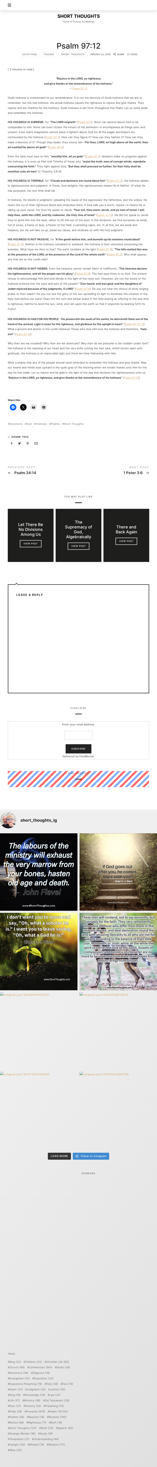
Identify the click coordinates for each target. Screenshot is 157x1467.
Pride (15, 1411)
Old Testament (57, 1400)
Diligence (41, 1373)
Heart (16, 1389)
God (29, 424)
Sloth (47, 1428)
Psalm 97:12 (79, 88)
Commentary (40, 1367)
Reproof (36, 1417)
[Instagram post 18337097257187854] (118, 872)
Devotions (29, 54)
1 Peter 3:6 (113, 471)
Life (14, 1400)
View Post (31, 543)
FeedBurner (87, 756)
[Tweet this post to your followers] (19, 443)
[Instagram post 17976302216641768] (118, 1110)
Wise (15, 1450)
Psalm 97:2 (114, 180)
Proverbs (35, 1411)
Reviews (57, 1417)
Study (46, 1433)
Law (55, 1395)
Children (33, 1362)
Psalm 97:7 (52, 137)
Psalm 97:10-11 (134, 324)
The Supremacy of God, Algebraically (78, 529)
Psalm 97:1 (84, 122)
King (15, 1395)
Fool (67, 1384)
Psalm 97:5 (114, 254)
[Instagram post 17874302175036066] (118, 951)
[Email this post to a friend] (35, 443)
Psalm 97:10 (23, 334)
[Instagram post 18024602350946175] (38, 951)
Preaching (54, 1406)
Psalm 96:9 (56, 147)
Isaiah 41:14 (104, 215)
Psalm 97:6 (82, 273)
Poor (15, 1406)
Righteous (37, 1422)
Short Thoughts (73, 54)
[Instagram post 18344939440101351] (38, 1031)
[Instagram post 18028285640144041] (38, 872)
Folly (52, 1384)
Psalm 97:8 (83, 288)
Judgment (36, 1389)
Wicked (36, 1444)
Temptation (19, 1439)
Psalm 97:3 (15, 244)
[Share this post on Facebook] (11, 443)
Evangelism (19, 1378)
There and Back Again (126, 529)
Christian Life (57, 1362)
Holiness (41, 424)
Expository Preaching (25, 1384)
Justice (57, 1389)
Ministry (32, 1400)
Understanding (46, 1439)
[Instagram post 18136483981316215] (118, 1031)
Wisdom (56, 1444)
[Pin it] (27, 443)
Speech (65, 1428)
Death (63, 1367)
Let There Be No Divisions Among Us (30, 529)
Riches (16, 1422)
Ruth (56, 1422)
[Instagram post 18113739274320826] (38, 1110)
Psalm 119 (58, 1411)
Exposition (43, 1378)
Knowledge (35, 1395)
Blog (15, 1362)
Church (17, 1367)
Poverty (33, 1406)
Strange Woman (22, 1433)
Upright (17, 1444)
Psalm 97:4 (104, 249)
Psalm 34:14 (43, 471)
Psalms (49, 54)
